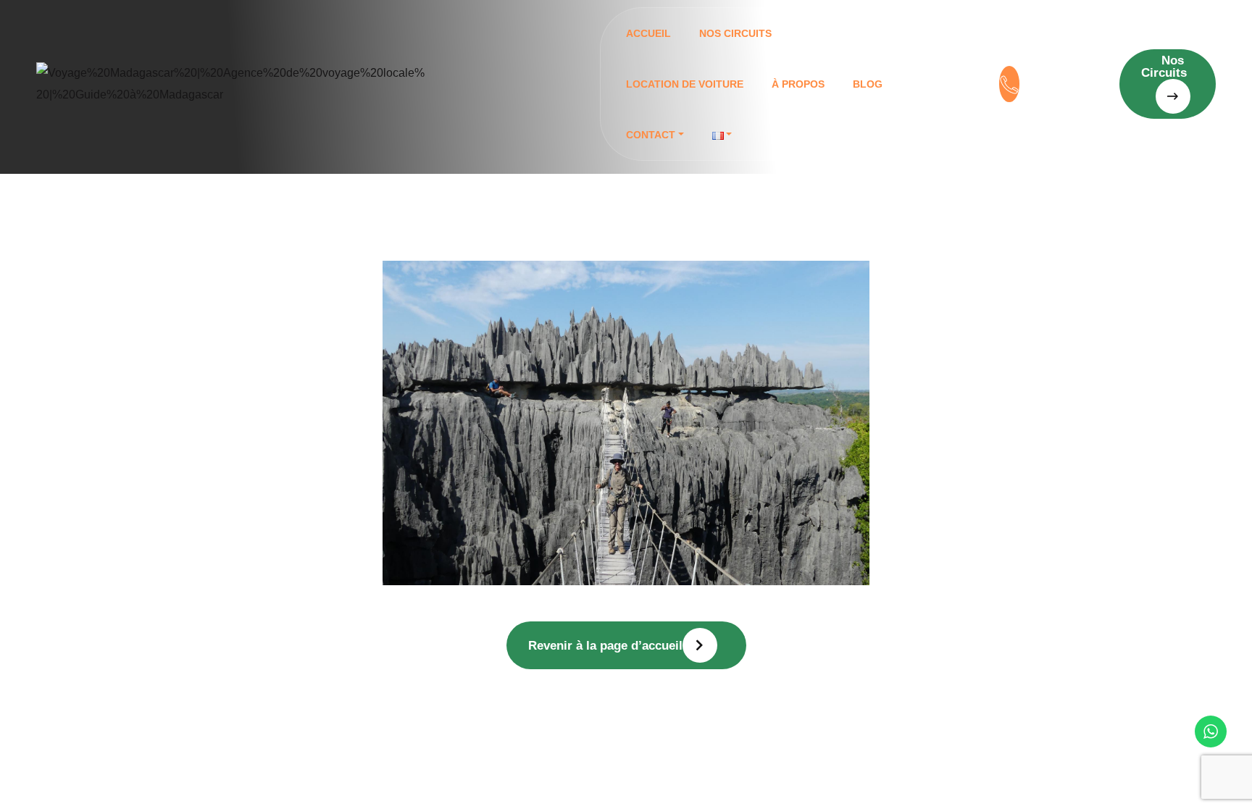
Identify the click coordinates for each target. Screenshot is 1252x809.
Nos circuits (735, 33)
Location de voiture (684, 84)
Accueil (648, 33)
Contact (650, 135)
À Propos (798, 84)
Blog (867, 84)
